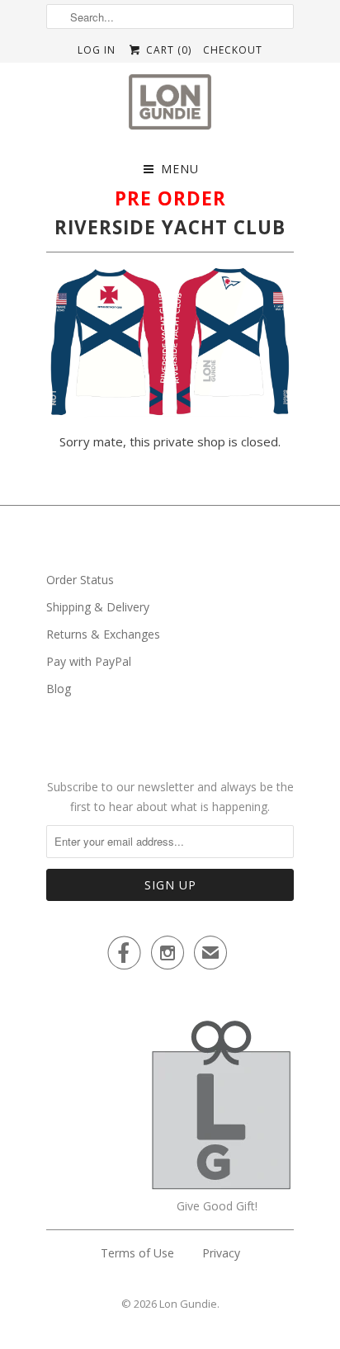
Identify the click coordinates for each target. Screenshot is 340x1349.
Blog (58, 688)
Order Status (80, 579)
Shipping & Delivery (97, 607)
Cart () (167, 50)
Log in (97, 50)
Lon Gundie (188, 1303)
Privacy (221, 1253)
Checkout (232, 50)
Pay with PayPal (88, 661)
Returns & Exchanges (103, 634)
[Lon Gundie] (170, 106)
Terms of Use (137, 1253)
